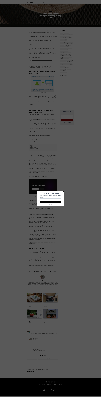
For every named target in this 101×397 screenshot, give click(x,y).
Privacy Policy (50, 204)
